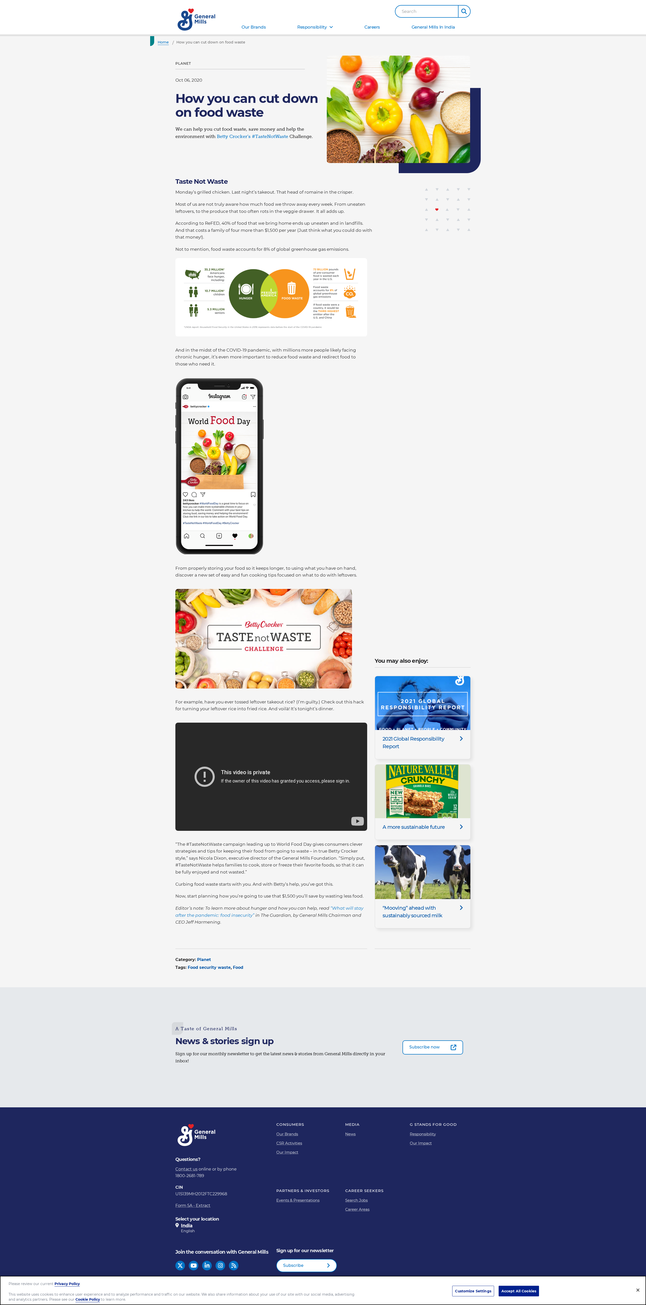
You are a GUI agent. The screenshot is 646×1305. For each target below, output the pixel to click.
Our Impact (287, 1152)
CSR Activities (289, 1143)
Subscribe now (424, 1047)
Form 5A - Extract (192, 1205)
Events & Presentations (297, 1200)
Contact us (186, 1169)
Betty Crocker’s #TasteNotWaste (252, 136)
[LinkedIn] (207, 1266)
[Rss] (234, 1266)
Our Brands (253, 27)
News (350, 1134)
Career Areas (357, 1209)
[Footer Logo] (196, 1135)
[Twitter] (180, 1266)
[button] (464, 11)
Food (238, 967)
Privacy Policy (67, 1284)
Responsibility (312, 27)
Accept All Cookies (518, 1291)
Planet (204, 959)
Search (409, 11)
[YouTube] (193, 1266)
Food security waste (209, 967)
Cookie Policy (87, 1300)
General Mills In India (433, 27)
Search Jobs (356, 1200)
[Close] (637, 1290)
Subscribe (293, 1265)
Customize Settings (473, 1291)
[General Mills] (196, 19)
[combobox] (427, 11)
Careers (372, 27)
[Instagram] (220, 1266)
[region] (323, 1290)
